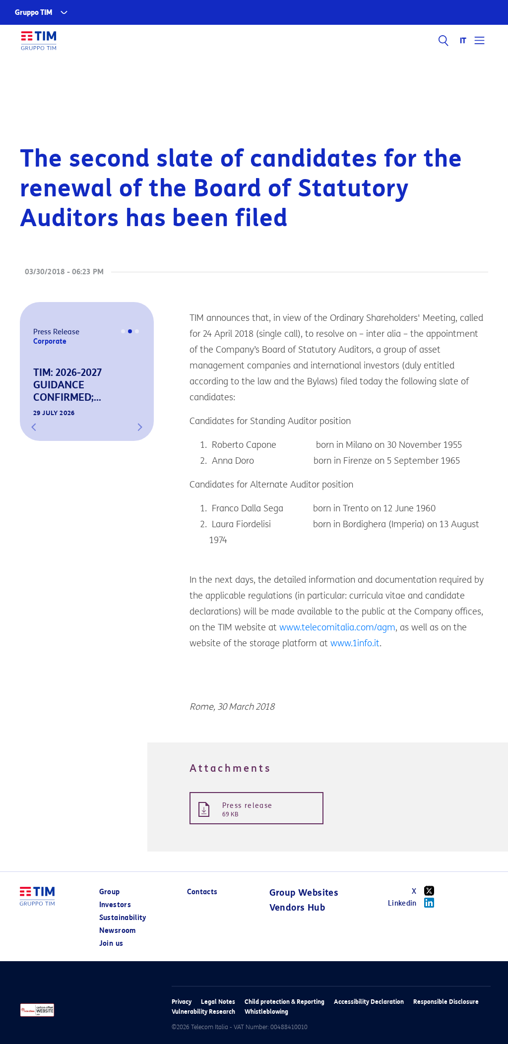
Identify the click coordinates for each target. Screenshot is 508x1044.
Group (109, 892)
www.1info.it (355, 643)
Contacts (202, 892)
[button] (34, 427)
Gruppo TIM (34, 12)
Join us (111, 943)
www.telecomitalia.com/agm (337, 627)
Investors (115, 905)
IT (463, 40)
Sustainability (122, 918)
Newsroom (117, 930)
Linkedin (402, 903)
